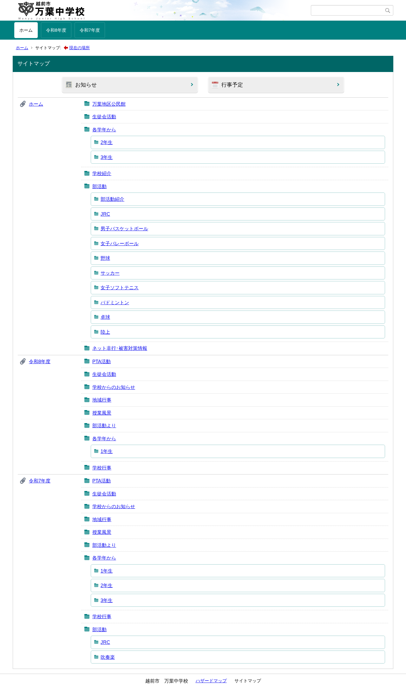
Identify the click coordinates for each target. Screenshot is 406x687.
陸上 (105, 332)
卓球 (105, 317)
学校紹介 (101, 173)
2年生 (107, 142)
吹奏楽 (108, 657)
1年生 (107, 451)
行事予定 (232, 85)
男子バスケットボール (124, 228)
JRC (105, 214)
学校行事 (101, 467)
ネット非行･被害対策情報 (119, 348)
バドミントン (115, 302)
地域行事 (101, 399)
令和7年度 (90, 30)
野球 (105, 258)
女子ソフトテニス (120, 287)
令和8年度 (56, 30)
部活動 (99, 186)
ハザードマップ (211, 680)
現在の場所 (79, 47)
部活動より (104, 425)
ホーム (26, 30)
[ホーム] (162, 10)
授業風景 (101, 412)
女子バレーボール (120, 243)
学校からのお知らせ (113, 387)
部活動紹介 (112, 199)
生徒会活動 (104, 116)
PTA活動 (101, 361)
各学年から (104, 129)
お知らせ (86, 85)
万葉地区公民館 (109, 104)
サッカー (110, 273)
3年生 (107, 157)
